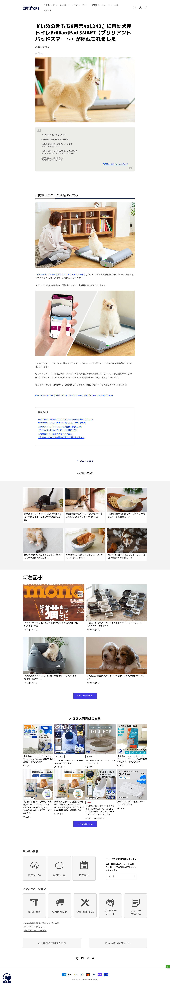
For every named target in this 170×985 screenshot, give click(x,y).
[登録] (134, 876)
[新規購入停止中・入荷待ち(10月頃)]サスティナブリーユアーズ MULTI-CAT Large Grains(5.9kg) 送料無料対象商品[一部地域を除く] (69, 805)
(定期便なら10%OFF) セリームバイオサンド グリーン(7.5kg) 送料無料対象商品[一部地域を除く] (132, 759)
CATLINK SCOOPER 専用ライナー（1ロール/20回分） (131, 803)
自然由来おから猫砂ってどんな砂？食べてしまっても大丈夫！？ (126, 515)
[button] (50, 5)
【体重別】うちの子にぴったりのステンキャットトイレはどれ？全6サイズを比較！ (114, 624)
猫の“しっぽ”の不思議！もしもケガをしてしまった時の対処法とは (42, 556)
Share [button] (40, 53)
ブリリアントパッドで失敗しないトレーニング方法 (61, 422)
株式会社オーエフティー (35, 930)
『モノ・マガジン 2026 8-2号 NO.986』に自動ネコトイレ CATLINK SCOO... (51, 624)
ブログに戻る (87, 460)
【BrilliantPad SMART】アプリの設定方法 (57, 430)
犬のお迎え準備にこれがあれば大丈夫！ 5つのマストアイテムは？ (115, 677)
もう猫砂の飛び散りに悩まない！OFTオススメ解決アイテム (84, 556)
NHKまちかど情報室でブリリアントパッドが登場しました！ (66, 419)
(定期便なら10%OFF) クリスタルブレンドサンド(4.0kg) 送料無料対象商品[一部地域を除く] (38, 759)
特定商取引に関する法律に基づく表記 (41, 923)
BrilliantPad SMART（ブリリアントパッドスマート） (61, 274)
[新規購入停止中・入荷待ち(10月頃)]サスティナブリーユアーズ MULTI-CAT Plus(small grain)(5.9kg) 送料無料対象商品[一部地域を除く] (37, 807)
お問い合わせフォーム (118, 943)
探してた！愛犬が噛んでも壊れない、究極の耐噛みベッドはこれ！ (126, 556)
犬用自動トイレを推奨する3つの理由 (55, 433)
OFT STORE (81, 979)
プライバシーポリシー (34, 926)
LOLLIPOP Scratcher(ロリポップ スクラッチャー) (100, 761)
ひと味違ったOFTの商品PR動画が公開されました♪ (61, 437)
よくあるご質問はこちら (52, 943)
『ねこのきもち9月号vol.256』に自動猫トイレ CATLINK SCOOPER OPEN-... (50, 677)
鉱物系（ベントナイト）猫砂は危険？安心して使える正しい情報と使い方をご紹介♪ (42, 516)
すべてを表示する (85, 695)
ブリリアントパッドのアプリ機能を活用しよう (59, 426)
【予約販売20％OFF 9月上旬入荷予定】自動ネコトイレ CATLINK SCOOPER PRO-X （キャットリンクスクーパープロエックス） (99, 810)
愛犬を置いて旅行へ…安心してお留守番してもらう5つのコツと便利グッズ (84, 515)
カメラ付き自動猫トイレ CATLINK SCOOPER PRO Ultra (68, 761)
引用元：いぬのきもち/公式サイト (115, 164)
